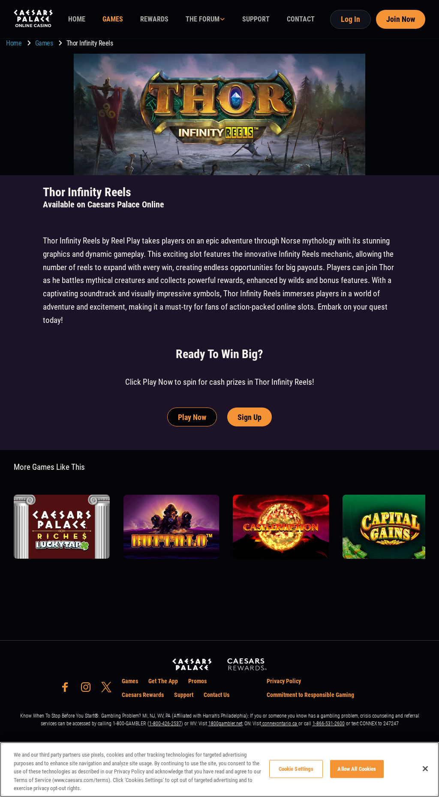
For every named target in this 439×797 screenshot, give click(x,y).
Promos (197, 681)
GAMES (112, 19)
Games (44, 43)
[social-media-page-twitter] (109, 689)
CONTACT (301, 19)
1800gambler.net (225, 724)
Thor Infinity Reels (89, 43)
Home (14, 43)
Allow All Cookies (356, 769)
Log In (350, 19)
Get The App (163, 681)
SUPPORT (256, 19)
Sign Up (250, 417)
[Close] (425, 768)
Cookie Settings (296, 769)
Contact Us (216, 694)
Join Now (400, 19)
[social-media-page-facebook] (67, 689)
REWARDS (154, 19)
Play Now (192, 417)
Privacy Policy (284, 681)
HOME (76, 19)
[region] (219, 769)
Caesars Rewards (143, 694)
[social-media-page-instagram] (88, 689)
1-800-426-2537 (165, 724)
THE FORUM (203, 19)
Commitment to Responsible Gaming (310, 694)
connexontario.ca (279, 724)
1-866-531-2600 (329, 724)
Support (183, 694)
